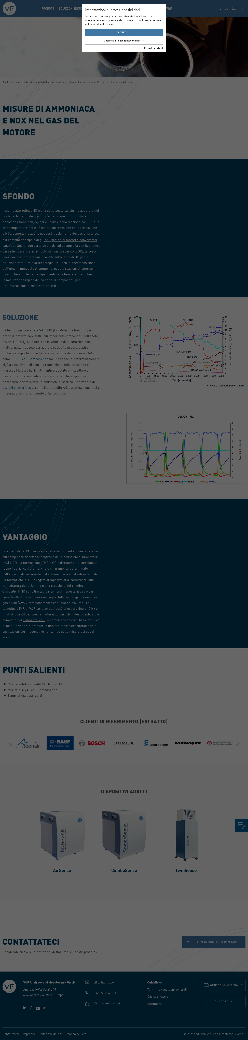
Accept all (124, 32)
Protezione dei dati (153, 48)
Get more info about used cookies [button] (122, 40)
